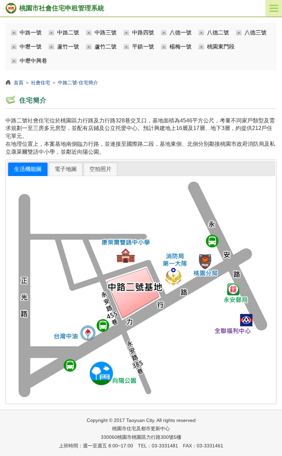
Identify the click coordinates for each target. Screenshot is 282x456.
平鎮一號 (143, 47)
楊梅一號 (181, 47)
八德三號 (256, 32)
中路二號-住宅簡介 (78, 82)
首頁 (18, 82)
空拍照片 (100, 169)
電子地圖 (66, 169)
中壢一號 (31, 47)
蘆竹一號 (68, 47)
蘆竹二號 (106, 47)
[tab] (27, 169)
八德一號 (181, 32)
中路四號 (143, 32)
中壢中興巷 (33, 61)
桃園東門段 (221, 47)
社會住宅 (40, 82)
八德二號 (218, 32)
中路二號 (68, 32)
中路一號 (31, 32)
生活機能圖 (28, 169)
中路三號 (106, 32)
